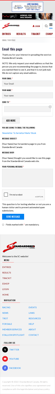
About (32, 329)
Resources (35, 318)
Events (33, 307)
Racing (6, 307)
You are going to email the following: (18, 127)
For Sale (7, 324)
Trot (5, 318)
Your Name (7, 90)
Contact (34, 335)
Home (5, 294)
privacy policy (43, 389)
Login (37, 26)
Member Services (12, 329)
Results (21, 34)
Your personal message (13, 166)
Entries (6, 34)
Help (31, 324)
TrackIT (35, 34)
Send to (6, 101)
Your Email (7, 78)
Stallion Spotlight (13, 335)
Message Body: (8, 152)
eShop (49, 34)
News (5, 313)
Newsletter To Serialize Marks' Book (19, 133)
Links (32, 313)
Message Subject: (9, 138)
